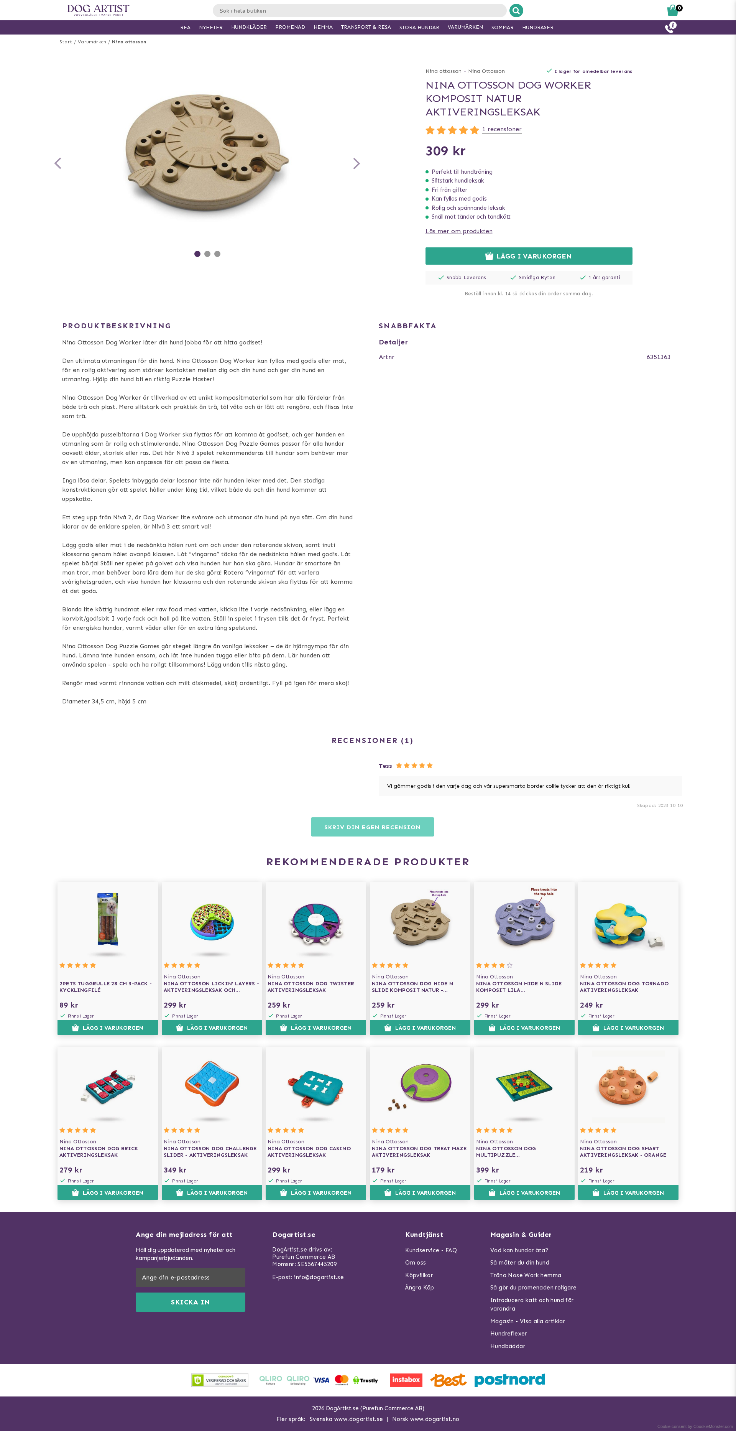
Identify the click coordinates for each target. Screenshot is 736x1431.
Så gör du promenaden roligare (533, 1287)
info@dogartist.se (319, 1277)
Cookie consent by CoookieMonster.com (695, 1426)
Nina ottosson (129, 41)
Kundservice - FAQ (431, 1250)
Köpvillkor (419, 1275)
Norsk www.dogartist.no (426, 1419)
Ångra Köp (419, 1287)
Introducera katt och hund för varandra (532, 1304)
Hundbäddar (507, 1346)
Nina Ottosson (486, 71)
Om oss (415, 1262)
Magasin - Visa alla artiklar (527, 1321)
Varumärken (92, 41)
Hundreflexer (508, 1333)
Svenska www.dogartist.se (346, 1419)
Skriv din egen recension (372, 827)
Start (65, 41)
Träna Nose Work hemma (525, 1275)
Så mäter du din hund (519, 1262)
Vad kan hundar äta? (519, 1250)
